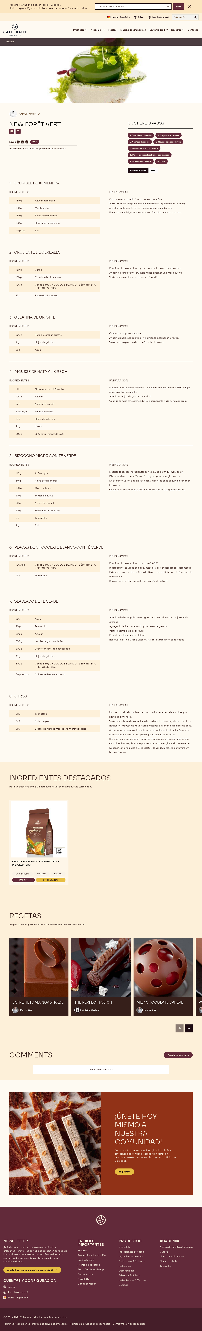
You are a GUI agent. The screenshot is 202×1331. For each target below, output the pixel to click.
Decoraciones (126, 1270)
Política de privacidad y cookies (50, 1323)
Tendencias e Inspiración (92, 1255)
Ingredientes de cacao (131, 1251)
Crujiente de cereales (169, 135)
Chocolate (125, 1246)
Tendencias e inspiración (133, 29)
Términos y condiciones (16, 1323)
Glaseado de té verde (141, 161)
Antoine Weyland (91, 1010)
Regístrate (124, 1171)
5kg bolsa (41, 874)
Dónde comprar (87, 1283)
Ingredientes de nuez (131, 1256)
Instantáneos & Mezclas (132, 1280)
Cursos (164, 1251)
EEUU (153, 170)
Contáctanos (85, 1274)
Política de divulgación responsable (90, 1323)
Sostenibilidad (86, 1259)
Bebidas (123, 1284)
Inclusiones (125, 1265)
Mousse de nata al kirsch (169, 142)
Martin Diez (26, 1010)
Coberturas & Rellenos (131, 1261)
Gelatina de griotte (141, 142)
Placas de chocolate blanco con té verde (150, 155)
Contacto (193, 29)
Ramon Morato (29, 113)
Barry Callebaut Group (91, 1269)
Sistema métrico (138, 170)
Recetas (112, 29)
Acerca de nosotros (89, 1264)
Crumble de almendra (142, 135)
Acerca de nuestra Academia (176, 1246)
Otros (162, 161)
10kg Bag (58, 874)
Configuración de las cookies (129, 1323)
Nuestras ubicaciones (172, 1256)
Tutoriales (165, 1265)
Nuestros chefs (168, 1261)
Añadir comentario (178, 1054)
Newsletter (84, 1278)
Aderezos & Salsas (129, 1275)
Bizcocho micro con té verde (145, 148)
